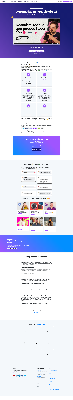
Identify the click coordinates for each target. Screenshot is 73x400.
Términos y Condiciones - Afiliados (54, 389)
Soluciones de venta (13, 1)
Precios (25, 1)
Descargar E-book (12, 248)
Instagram (41, 324)
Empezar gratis (36, 149)
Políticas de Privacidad (52, 386)
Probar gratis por (36, 51)
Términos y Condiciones (52, 384)
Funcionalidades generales (53, 370)
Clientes (28, 1)
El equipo (50, 373)
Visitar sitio (33, 214)
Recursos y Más (36, 1)
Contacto (31, 1)
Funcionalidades (20, 1)
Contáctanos (36, 312)
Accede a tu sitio (60, 1)
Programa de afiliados (52, 378)
